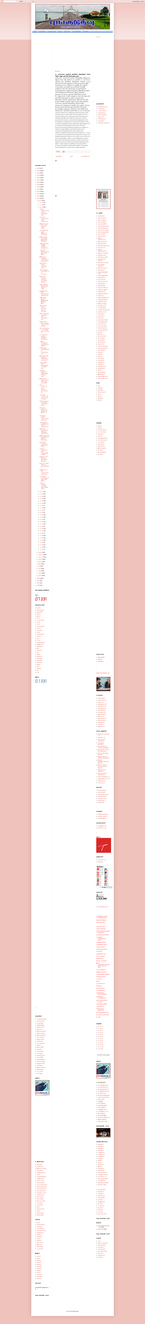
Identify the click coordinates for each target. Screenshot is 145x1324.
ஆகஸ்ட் (40, 559)
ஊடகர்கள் (100, 450)
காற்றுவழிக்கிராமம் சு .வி (104, 778)
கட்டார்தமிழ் (39, 1053)
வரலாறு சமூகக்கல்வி (103, 348)
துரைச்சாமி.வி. (101, 722)
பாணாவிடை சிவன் (100, 926)
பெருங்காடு (100, 1164)
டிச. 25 (41, 496)
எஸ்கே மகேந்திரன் (102, 114)
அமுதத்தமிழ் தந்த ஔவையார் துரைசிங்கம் (103, 747)
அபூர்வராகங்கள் (40, 1209)
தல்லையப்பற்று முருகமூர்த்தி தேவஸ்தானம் (103, 931)
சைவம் (38, 1174)
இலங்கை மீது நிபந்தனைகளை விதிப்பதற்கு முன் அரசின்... (44, 381)
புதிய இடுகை (59, 156)
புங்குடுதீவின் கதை (101, 954)
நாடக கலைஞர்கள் (100, 969)
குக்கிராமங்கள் (99, 958)
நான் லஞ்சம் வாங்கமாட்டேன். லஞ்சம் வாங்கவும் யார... (44, 219)
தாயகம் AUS (40, 1051)
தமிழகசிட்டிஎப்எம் (41, 1055)
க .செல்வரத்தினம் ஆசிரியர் (102, 974)
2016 (38, 191)
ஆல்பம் (98, 981)
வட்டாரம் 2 (100, 1028)
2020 (38, 182)
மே (39, 566)
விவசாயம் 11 (101, 344)
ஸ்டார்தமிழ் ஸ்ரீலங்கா (42, 1019)
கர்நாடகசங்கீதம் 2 (102, 222)
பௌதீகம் (100, 332)
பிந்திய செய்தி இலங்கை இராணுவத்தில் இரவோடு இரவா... (44, 300)
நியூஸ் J (39, 614)
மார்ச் (39, 571)
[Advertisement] (72, 54)
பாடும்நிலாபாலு (40, 1194)
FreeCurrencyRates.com (102, 673)
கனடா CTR (40, 1071)
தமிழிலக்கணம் (101, 368)
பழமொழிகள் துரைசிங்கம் (101, 743)
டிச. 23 (41, 501)
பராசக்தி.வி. (100, 724)
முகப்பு (34, 31)
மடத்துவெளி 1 (101, 1152)
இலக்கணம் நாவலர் (102, 268)
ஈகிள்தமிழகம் (40, 1065)
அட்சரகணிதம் (101, 338)
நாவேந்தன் (100, 861)
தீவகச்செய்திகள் (41, 1224)
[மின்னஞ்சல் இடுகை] (63, 151)
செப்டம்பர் (40, 557)
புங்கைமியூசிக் (40, 1198)
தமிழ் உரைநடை (101, 270)
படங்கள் (39, 1238)
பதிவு (99, 386)
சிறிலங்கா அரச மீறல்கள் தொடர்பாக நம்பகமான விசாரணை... (43, 308)
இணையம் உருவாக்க (42, 1168)
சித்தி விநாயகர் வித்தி (103, 1182)
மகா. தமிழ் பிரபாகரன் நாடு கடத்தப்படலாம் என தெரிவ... (44, 397)
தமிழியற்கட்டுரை (102, 255)
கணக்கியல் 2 (101, 216)
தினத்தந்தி (39, 1276)
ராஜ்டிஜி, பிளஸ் (40, 644)
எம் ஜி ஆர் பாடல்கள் (41, 1192)
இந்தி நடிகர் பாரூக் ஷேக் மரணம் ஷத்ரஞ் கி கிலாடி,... (44, 226)
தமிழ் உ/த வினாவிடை (103, 281)
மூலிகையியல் (40, 1170)
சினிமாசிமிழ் (40, 1246)
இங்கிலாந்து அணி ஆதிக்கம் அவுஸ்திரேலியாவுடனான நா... (44, 358)
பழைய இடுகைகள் (85, 156)
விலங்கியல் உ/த (101, 342)
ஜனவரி (40, 575)
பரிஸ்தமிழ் (100, 388)
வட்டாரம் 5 (100, 1034)
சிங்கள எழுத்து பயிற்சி (103, 232)
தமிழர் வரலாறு (40, 1213)
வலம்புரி (38, 1256)
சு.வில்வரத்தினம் (102, 118)
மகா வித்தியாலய (102, 1180)
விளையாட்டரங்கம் (41, 1201)
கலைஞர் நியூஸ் (40, 634)
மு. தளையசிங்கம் (102, 110)
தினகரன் (39, 1262)
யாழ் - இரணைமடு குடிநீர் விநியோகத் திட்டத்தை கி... (44, 232)
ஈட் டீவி (38, 640)
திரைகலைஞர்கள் (102, 452)
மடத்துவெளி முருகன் (103, 1174)
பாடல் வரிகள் (40, 1203)
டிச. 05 (41, 542)
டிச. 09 (41, 533)
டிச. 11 (41, 528)
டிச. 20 (41, 508)
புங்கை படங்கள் (40, 1180)
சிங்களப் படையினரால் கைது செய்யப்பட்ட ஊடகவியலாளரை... (44, 388)
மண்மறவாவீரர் (101, 1197)
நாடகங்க (98, 1017)
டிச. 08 (41, 535)
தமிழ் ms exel (101, 283)
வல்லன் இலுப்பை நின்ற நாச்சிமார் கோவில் (101, 917)
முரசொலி (39, 1268)
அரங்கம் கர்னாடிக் (41, 1033)
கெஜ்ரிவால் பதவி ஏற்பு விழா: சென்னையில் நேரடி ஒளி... (44, 459)
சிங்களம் (100, 370)
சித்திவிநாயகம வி (102, 704)
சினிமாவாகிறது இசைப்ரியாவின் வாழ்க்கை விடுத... (44, 286)
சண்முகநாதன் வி (102, 708)
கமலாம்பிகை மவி (102, 700)
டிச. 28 (41, 207)
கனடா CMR (40, 1057)
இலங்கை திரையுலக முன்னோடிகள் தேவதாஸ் (103, 757)
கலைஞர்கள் (40, 1226)
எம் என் (38, 618)
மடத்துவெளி (42, 31)
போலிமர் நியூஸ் (40, 610)
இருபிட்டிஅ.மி (101, 716)
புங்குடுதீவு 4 (101, 1150)
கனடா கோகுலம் (40, 1037)
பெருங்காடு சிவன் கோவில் (102, 934)
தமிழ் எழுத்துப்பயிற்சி (103, 275)
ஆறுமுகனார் (101, 117)
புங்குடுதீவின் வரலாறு (101, 944)
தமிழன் (38, 664)
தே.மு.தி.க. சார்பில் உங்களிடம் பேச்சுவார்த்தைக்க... (44, 465)
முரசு (38, 638)
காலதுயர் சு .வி (101, 737)
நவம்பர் (40, 552)
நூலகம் (60, 31)
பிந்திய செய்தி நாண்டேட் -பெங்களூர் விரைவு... (43, 265)
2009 (38, 585)
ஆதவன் (39, 1045)
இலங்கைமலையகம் (41, 1067)
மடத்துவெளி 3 (101, 1156)
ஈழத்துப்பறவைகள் (41, 1172)
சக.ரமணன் (99, 979)
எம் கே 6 (39, 628)
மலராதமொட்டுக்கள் (41, 1188)
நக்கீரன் (39, 1270)
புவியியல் (100, 428)
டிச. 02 (41, 549)
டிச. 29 (41, 204)
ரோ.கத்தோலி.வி (101, 710)
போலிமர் (39, 608)
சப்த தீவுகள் (99, 951)
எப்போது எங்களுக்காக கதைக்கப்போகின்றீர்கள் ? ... (44, 343)
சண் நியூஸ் (39, 658)
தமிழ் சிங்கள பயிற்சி (103, 257)
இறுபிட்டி (100, 1166)
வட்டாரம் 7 (100, 1038)
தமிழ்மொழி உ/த (101, 291)
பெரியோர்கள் (101, 1191)
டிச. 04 (41, 545)
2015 (38, 193)
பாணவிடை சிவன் (102, 798)
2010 (38, 583)
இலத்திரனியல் (101, 374)
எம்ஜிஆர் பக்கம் (40, 1178)
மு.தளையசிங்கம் (100, 988)
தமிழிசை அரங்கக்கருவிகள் (102, 250)
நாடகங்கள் (100, 454)
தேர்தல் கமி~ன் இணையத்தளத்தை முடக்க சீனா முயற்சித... (44, 324)
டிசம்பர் (40, 200)
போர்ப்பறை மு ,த (102, 780)
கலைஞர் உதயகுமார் (102, 816)
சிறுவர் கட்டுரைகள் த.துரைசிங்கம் (102, 774)
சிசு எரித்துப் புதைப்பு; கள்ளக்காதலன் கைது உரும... (44, 418)
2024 (38, 173)
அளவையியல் (101, 358)
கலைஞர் (39, 636)
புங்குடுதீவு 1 (101, 1144)
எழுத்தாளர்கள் (40, 1232)
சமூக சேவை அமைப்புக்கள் (102, 1014)
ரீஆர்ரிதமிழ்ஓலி (40, 1025)
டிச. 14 (41, 521)
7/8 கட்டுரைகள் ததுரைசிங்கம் (101, 740)
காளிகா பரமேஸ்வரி (100, 928)
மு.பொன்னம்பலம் (102, 859)
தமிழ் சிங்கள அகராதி (103, 262)
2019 (38, 184)
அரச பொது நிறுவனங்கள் (102, 1012)
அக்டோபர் (40, 554)
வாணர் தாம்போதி (102, 430)
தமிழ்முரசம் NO (40, 1063)
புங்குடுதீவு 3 (101, 1148)
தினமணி (39, 1278)
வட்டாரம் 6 (100, 1036)
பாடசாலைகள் (40, 1248)
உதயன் (38, 1258)
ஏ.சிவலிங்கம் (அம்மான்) (103, 123)
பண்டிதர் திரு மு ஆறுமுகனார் (100, 1009)
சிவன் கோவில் (101, 800)
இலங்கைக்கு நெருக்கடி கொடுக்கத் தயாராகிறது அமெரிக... (43, 279)
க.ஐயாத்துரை (101, 120)
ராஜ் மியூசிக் (39, 646)
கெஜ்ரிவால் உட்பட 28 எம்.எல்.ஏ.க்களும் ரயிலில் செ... (44, 472)
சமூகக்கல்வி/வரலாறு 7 (103, 228)
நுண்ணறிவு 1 (101, 316)
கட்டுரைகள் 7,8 (101, 324)
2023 (38, 175)
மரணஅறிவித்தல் (76, 31)
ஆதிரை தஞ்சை (40, 1039)
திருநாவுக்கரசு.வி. (102, 718)
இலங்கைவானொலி (41, 1031)
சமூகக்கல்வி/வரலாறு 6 (103, 226)
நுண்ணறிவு (100, 318)
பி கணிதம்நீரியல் (102, 307)
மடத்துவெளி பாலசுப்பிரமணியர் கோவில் (101, 938)
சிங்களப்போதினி (102, 243)
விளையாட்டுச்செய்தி (103, 1243)
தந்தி (38, 666)
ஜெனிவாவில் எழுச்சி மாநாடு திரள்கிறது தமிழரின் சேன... (44, 431)
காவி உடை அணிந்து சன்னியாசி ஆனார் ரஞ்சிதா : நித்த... (44, 485)
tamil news (100, 1229)
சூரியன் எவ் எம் (40, 1027)
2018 (38, 187)
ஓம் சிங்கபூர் (40, 1041)
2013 (38, 198)
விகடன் (38, 1272)
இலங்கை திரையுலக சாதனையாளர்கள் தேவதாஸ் (102, 766)
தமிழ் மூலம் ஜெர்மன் (103, 289)
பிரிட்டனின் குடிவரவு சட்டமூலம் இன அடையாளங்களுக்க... (44, 330)
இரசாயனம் (100, 334)
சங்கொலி (39, 1266)
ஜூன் (39, 564)
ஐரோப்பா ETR (40, 1047)
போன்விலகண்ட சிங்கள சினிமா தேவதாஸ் (103, 750)
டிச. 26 (41, 494)
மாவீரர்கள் (39, 1234)
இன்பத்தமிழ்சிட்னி (41, 1035)
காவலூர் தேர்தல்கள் (41, 1176)
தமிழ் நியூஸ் (40, 660)
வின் (38, 670)
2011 (38, 580)
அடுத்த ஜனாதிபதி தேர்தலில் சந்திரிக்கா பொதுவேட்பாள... (44, 245)
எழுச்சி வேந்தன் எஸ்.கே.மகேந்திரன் (101, 993)
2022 (38, 177)
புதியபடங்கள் (40, 1242)
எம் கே (38, 624)
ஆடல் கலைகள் (101, 247)
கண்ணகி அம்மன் (102, 796)
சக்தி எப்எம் (39, 1029)
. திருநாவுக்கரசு (100, 1006)
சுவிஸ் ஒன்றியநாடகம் (103, 906)
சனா (38, 652)
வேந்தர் (38, 654)
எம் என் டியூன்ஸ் (40, 626)
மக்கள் (38, 632)
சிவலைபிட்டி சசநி (102, 828)
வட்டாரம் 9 (100, 1042)
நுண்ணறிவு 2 (101, 313)
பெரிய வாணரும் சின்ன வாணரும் (101, 1001)
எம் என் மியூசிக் (40, 620)
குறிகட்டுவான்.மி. (102, 714)
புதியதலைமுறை (40, 642)
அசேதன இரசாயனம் (103, 376)
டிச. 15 (41, 519)
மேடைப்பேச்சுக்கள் (41, 1190)
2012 (38, 578)
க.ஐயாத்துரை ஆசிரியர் (101, 1004)
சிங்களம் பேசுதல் (102, 236)
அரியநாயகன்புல (102, 720)
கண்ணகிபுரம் (101, 1170)
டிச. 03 (41, 547)
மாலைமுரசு (39, 630)
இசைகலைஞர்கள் (102, 448)
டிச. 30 (41, 202)
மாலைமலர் (39, 1274)
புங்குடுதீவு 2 (101, 1146)
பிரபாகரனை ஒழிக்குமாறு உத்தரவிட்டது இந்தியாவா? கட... (43, 410)
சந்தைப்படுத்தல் (101, 372)
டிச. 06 (41, 540)
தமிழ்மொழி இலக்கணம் (103, 297)
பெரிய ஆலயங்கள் (100, 922)
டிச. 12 (41, 526)
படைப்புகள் (100, 1203)
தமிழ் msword (101, 285)
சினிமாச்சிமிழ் (40, 1215)
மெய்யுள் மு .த (101, 782)
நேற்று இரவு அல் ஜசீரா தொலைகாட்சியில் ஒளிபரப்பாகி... (44, 293)
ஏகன (99, 36)
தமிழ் (38, 1207)
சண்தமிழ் (39, 1049)
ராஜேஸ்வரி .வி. (101, 726)
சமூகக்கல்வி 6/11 (102, 224)
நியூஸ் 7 (39, 616)
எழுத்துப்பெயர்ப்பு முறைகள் (102, 259)
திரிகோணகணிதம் (102, 303)
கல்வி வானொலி (40, 1021)
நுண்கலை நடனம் (102, 311)
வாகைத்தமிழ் (40, 1023)
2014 (38, 196)
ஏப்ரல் (39, 568)
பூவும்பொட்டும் (40, 1166)
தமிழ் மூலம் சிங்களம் (103, 287)
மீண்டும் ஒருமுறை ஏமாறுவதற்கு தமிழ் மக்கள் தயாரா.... (44, 403)
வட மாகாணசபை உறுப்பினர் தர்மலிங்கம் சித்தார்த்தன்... (44, 337)
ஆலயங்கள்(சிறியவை (101, 920)
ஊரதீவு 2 (100, 1160)
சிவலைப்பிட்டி (101, 1168)
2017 (38, 189)
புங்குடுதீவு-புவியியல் (101, 942)
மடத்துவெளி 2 (101, 1154)
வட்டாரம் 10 (100, 1044)
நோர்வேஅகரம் (40, 1069)
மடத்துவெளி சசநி (102, 826)
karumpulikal (101, 657)
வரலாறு (99, 426)
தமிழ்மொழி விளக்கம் (103, 293)
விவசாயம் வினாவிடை (103, 346)
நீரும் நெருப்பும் (40, 1196)
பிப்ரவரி (40, 573)
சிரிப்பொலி (39, 656)
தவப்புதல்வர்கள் (40, 1228)
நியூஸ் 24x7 (40, 612)
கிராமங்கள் (39, 1236)
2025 (38, 170)
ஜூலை (40, 561)
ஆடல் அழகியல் (101, 350)
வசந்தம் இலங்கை (41, 1059)
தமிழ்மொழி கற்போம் (103, 299)
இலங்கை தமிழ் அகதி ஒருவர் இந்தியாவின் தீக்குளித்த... (43, 239)
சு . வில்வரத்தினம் (100, 990)
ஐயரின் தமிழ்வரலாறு (42, 1186)
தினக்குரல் (100, 398)
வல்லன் (99, 1162)
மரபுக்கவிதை (40, 1204)
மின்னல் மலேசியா (41, 1061)
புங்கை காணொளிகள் (42, 1184)
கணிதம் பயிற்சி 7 (102, 218)
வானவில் (39, 668)
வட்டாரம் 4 (100, 1032)
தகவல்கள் (100, 1199)
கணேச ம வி (101, 702)
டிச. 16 (41, 517)
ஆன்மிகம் (39, 1240)
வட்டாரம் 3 (100, 1030)
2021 (38, 180)
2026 (38, 168)
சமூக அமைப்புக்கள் (41, 1230)
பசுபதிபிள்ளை (101, 108)
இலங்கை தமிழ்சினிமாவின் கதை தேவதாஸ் (103, 761)
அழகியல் (100, 354)
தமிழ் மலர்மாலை (102, 279)
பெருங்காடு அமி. (102, 712)
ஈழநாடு (99, 396)
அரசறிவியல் (101, 364)
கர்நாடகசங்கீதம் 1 (102, 220)
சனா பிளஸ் (39, 650)
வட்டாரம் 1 (100, 1026)
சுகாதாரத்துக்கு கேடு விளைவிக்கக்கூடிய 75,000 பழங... (44, 365)
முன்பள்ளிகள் (101, 444)
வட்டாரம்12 (100, 1048)
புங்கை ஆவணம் (41, 1182)
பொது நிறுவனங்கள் (102, 438)
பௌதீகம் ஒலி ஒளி (102, 328)
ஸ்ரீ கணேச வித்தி (102, 1184)
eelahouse (100, 661)
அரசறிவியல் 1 (101, 362)
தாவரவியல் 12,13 (102, 301)
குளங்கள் (100, 436)
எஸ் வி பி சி (39, 662)
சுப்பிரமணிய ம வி (102, 706)
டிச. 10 (41, 531)
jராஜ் (38, 648)
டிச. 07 (41, 538)
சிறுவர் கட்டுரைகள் (102, 241)
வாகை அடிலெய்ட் (41, 1043)
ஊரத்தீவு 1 (100, 1158)
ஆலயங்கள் (100, 1207)
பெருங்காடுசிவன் (102, 790)
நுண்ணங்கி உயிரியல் (103, 320)
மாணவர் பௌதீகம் (102, 326)
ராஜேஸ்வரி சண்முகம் (103, 814)
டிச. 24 (41, 498)
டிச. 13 (41, 524)
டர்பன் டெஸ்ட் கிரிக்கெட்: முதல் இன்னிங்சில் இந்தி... (44, 252)
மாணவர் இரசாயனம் (103, 322)
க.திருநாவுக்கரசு (102, 112)
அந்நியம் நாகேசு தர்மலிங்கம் (102, 770)
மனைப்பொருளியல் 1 (103, 330)
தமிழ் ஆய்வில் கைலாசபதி (101, 265)
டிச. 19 (41, 510)
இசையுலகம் (40, 1244)
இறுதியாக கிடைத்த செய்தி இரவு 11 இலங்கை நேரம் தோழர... (44, 437)
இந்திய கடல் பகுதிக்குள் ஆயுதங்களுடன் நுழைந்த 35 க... (44, 259)
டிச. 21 (41, 505)
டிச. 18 (41, 512)
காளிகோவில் (101, 802)
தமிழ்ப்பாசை (101, 295)
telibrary (100, 659)
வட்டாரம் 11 (100, 1046)
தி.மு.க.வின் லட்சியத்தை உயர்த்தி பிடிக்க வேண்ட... (44, 444)
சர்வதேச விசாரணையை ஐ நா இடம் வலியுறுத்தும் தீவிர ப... (44, 212)
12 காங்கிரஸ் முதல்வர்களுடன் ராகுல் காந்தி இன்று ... (44, 478)
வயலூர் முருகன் (52, 31)
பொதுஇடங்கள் (101, 1201)
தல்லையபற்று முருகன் (103, 794)
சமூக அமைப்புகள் (102, 1213)
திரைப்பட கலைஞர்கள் (101, 960)
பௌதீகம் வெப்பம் (102, 336)
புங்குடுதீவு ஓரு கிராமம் (101, 949)
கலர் (38, 672)
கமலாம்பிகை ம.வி (102, 1176)
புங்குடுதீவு (85, 31)
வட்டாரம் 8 (100, 1040)
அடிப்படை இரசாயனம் (103, 378)
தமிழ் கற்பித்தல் (101, 277)
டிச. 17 (41, 514)
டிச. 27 (41, 491)
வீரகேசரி (39, 1260)
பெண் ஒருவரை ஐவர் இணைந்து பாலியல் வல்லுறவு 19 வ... (44, 424)
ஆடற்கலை (100, 352)
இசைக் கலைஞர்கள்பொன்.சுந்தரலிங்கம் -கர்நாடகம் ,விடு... (103, 965)
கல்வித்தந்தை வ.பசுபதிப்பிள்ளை (101, 997)
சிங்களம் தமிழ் (101, 234)
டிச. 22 (41, 503)
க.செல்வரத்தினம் (102, 818)
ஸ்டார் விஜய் (39, 1073)
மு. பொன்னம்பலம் (100, 983)
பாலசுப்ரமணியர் (101, 792)
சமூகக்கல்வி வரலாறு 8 (103, 230)
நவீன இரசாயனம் (102, 305)
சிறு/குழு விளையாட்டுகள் (102, 238)
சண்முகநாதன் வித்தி (103, 1178)
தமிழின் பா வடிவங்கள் (103, 253)
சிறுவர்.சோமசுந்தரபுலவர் (103, 245)
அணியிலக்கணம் (102, 366)
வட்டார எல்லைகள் (102, 432)
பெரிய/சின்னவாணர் (102, 106)
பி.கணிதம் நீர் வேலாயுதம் (104, 309)
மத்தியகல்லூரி (101, 698)
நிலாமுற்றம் (67, 31)
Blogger (70, 1311)
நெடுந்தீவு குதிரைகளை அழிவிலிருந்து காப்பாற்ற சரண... (44, 373)
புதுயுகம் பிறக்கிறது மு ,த (104, 776)
